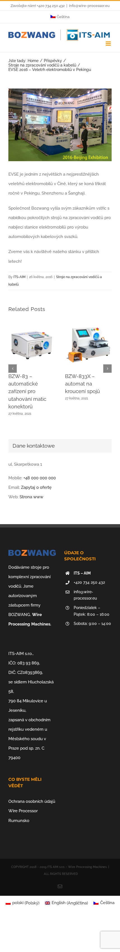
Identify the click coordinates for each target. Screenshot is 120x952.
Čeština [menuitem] (107, 902)
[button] (12, 368)
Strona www (31, 496)
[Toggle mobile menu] (109, 43)
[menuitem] (60, 17)
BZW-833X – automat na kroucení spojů (82, 383)
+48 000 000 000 (39, 477)
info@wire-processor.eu (89, 6)
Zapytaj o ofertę (36, 487)
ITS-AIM (19, 277)
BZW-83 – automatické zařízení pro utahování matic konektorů (27, 391)
